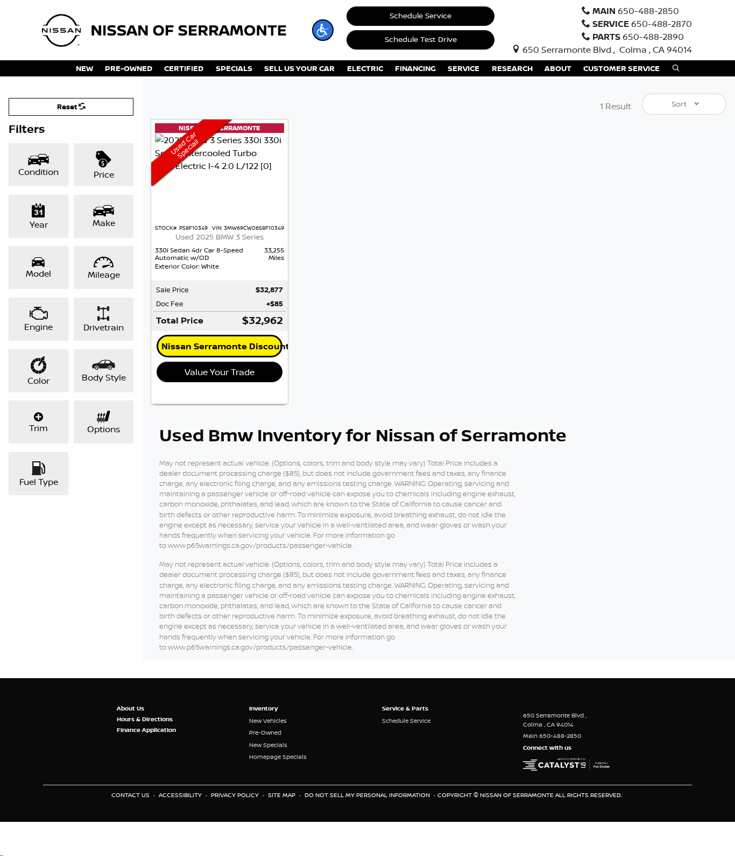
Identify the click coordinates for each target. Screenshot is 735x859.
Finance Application (146, 730)
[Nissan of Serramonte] (171, 29)
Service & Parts (405, 708)
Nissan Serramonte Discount (221, 346)
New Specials (268, 745)
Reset (68, 106)
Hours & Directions (145, 719)
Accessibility (181, 795)
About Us (130, 708)
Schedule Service (420, 15)
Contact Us (131, 795)
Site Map (282, 795)
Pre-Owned (265, 732)
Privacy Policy (235, 795)
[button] (323, 30)
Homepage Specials (278, 756)
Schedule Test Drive (421, 39)
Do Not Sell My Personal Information (368, 795)
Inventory (263, 708)
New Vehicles (268, 720)
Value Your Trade (220, 372)
